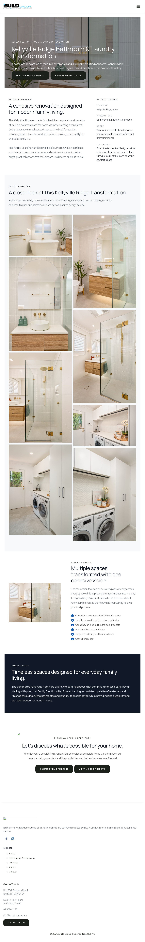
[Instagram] (13, 839)
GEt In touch (16, 922)
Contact (13, 871)
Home (12, 853)
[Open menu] (138, 6)
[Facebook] (6, 839)
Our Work (13, 862)
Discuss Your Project (30, 75)
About (12, 867)
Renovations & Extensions (22, 858)
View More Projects (68, 75)
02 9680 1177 (10, 909)
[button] (40, 235)
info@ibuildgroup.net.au (15, 915)
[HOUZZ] (19, 839)
